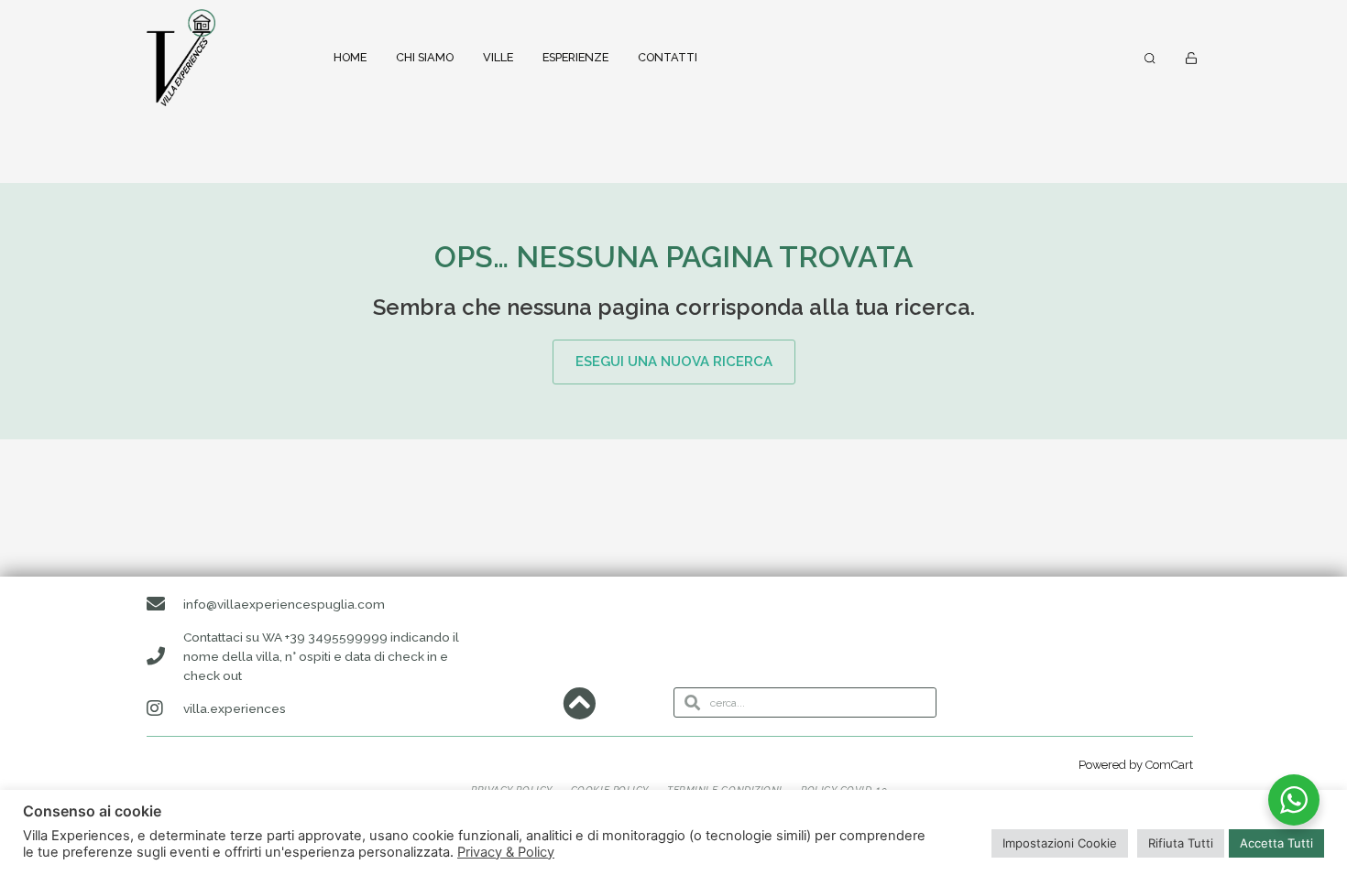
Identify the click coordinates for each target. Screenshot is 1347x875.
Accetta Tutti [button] (1276, 843)
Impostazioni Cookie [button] (1059, 843)
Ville (498, 57)
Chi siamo (425, 57)
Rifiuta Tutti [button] (1180, 843)
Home (350, 57)
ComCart (1169, 765)
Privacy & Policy (505, 852)
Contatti (667, 57)
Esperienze (575, 57)
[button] (1149, 58)
